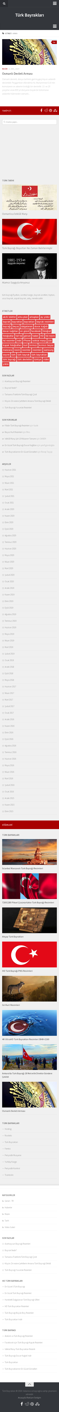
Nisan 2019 (9, 640)
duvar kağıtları (10, 331)
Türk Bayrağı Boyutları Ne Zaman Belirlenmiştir (27, 248)
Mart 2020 (9, 568)
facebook (36, 331)
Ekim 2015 (9, 811)
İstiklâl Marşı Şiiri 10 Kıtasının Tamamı (20, 438)
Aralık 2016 (9, 719)
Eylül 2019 (9, 607)
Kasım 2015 (9, 804)
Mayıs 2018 (9, 680)
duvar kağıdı (41, 326)
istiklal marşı (39, 340)
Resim (4, 69)
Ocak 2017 (9, 712)
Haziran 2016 (10, 758)
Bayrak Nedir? (11, 387)
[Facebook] (41, 110)
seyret (6, 354)
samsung (48, 350)
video (46, 359)
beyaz (16, 326)
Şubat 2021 (9, 496)
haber (35, 336)
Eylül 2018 (9, 673)
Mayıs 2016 (9, 765)
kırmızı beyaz (46, 345)
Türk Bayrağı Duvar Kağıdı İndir (18, 1355)
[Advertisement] (29, 152)
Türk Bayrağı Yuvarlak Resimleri (18, 407)
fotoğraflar (8, 336)
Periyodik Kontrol (12, 1168)
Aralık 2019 (9, 588)
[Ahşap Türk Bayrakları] (29, 920)
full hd (19, 336)
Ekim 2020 (9, 522)
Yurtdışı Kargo (11, 1161)
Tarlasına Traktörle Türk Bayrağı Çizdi (21, 394)
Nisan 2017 (9, 693)
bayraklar (17, 321)
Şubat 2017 (9, 706)
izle (50, 340)
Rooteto (8, 1135)
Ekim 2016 (9, 732)
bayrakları (29, 321)
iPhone (27, 340)
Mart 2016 (9, 778)
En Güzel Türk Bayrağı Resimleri (18, 1293)
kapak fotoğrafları (12, 345)
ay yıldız (45, 317)
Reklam (30, 1397)
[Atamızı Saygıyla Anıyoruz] (29, 266)
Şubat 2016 (9, 785)
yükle (6, 364)
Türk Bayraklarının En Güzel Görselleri (21, 451)
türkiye (37, 359)
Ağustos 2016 (10, 745)
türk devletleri (25, 359)
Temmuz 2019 (10, 620)
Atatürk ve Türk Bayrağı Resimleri (19, 1336)
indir (19, 340)
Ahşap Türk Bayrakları (12, 936)
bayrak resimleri (45, 321)
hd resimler (9, 340)
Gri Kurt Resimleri (11, 1005)
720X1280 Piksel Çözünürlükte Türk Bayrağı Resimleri (28, 902)
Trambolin (9, 1175)
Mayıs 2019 (9, 634)
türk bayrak (23, 354)
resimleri (37, 350)
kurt (25, 345)
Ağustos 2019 (10, 614)
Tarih (7, 1220)
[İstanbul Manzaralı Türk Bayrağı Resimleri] (29, 852)
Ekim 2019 (9, 601)
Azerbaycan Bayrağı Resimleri (17, 381)
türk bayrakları (39, 354)
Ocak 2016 (9, 791)
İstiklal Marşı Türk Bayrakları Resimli (20, 1349)
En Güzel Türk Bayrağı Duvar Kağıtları (21, 445)
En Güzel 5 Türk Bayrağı (15, 1286)
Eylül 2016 (9, 739)
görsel (27, 336)
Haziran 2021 (10, 469)
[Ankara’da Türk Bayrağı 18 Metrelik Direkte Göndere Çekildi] (29, 1057)
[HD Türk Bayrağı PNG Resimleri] (29, 954)
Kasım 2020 (9, 515)
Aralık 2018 (9, 666)
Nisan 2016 (9, 772)
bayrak (6, 321)
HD (42, 336)
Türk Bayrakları (29, 15)
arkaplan (34, 317)
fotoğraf (47, 331)
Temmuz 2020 (10, 542)
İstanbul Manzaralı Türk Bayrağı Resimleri (22, 868)
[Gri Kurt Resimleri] (29, 989)
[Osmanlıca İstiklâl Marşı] (29, 197)
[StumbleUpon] (55, 110)
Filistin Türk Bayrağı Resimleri (17, 425)
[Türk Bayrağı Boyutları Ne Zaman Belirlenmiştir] (29, 232)
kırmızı (33, 345)
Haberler (8, 1207)
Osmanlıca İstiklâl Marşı (14, 213)
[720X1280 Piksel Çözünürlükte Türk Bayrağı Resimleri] (29, 886)
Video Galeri (10, 1227)
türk (13, 354)
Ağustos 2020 (10, 535)
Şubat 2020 (9, 575)
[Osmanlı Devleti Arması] (29, 52)
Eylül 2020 (9, 529)
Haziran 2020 (10, 548)
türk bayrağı (9, 359)
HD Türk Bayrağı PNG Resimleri (17, 970)
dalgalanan (27, 326)
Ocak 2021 (9, 502)
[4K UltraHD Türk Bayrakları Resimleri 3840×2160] (29, 1023)
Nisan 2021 (9, 483)
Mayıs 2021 (9, 476)
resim (17, 350)
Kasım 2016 (9, 726)
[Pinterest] (50, 110)
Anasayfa (22, 1397)
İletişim (37, 1397)
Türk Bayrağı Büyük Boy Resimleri (19, 1312)
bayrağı (7, 326)
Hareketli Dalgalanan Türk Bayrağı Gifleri (22, 1299)
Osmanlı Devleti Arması (17, 74)
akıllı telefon (9, 317)
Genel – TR (9, 1201)
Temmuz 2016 (10, 752)
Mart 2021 (9, 489)
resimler (26, 350)
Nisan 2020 (9, 561)
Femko (8, 1148)
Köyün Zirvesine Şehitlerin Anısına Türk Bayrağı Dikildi (28, 401)
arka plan (23, 317)
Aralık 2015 (9, 798)
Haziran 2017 (10, 686)
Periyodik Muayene (13, 1155)
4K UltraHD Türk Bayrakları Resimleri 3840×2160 (25, 1039)
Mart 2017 (9, 699)
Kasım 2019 (9, 594)
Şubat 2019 (9, 653)
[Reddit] (46, 110)
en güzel (24, 331)
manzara (7, 350)
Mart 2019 (9, 647)
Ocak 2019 (9, 660)
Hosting (8, 1129)
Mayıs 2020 (9, 555)
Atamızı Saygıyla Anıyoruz (16, 282)
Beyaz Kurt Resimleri (13, 432)
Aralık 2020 (9, 509)
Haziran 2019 (10, 627)
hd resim (50, 336)
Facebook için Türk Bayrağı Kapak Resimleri (24, 1342)
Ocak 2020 (9, 581)
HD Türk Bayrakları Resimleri (17, 1306)
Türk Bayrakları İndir (13, 1319)
